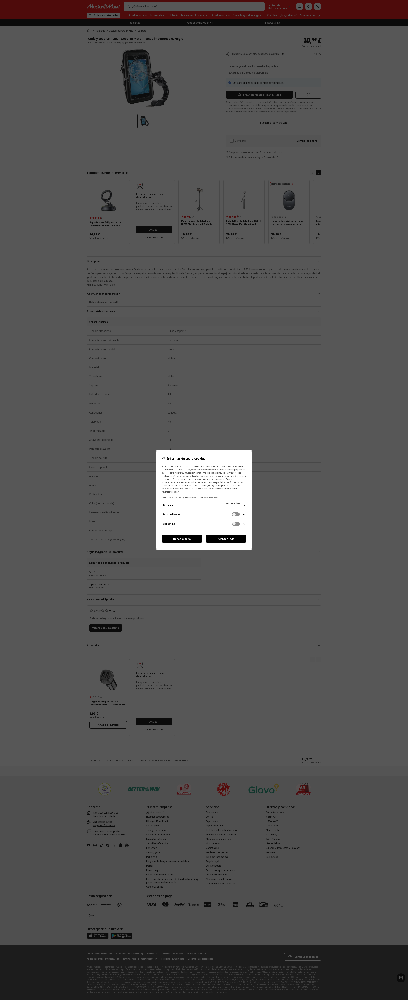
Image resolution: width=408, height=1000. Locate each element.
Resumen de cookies (209, 497)
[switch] (236, 514)
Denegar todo (182, 539)
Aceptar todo (226, 539)
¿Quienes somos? (190, 497)
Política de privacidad (171, 497)
